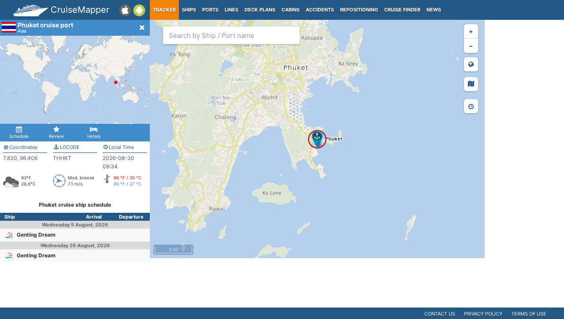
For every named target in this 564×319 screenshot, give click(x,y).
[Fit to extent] (471, 64)
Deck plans (260, 10)
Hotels (93, 136)
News (434, 10)
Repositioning (359, 10)
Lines (231, 10)
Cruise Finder (402, 10)
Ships (189, 10)
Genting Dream (36, 234)
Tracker (164, 10)
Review (56, 136)
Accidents (320, 10)
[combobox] (231, 35)
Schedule (19, 136)
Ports (210, 10)
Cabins (291, 10)
